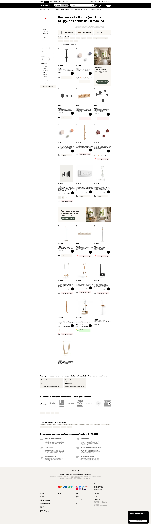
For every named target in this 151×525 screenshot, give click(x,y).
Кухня (48, 9)
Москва (96, 1)
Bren (95, 246)
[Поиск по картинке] (92, 5)
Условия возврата (43, 497)
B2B (67, 1)
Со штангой (61, 40)
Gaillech (78, 246)
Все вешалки (61, 38)
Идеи (77, 493)
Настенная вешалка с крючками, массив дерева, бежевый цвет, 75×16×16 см (84, 147)
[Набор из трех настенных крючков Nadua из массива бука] (77, 77)
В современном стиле (103, 38)
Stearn (59, 68)
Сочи (91, 424)
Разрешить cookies (138, 520)
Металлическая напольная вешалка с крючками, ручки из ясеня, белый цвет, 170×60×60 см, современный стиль (102, 188)
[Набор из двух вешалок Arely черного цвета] (59, 197)
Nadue (95, 145)
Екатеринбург (43, 424)
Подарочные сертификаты (45, 500)
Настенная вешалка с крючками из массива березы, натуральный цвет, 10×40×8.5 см (83, 110)
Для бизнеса (42, 506)
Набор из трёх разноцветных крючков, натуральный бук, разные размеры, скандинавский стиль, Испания (66, 147)
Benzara (96, 186)
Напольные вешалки (68, 32)
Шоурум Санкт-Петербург (45, 511)
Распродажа (43, 9)
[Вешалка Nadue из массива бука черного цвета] (63, 330)
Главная (41, 1)
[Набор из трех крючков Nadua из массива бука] (84, 77)
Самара (87, 424)
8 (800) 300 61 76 (98, 487)
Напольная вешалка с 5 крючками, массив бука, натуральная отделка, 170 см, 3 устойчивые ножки (66, 322)
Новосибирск (71, 424)
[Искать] (95, 5)
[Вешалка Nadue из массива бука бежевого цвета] (59, 330)
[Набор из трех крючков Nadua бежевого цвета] (88, 77)
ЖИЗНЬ (77, 503)
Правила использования (64, 474)
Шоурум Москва (43, 510)
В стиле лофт (90, 38)
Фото (60, 1)
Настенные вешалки (86, 32)
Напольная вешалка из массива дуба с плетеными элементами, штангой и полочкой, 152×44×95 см (66, 362)
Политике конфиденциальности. (137, 516)
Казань (54, 424)
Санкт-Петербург (97, 424)
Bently (95, 283)
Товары (46, 1)
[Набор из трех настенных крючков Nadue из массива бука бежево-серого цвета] (99, 155)
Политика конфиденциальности (76, 474)
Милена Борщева (68, 383)
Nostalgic (78, 319)
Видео (77, 496)
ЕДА (77, 502)
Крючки (102, 32)
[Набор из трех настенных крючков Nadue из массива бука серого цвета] (102, 155)
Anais (77, 186)
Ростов (76, 424)
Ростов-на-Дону (81, 424)
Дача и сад (67, 9)
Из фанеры (66, 40)
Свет (87, 9)
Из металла (83, 38)
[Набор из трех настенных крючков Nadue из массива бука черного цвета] (106, 155)
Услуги (51, 1)
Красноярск (65, 424)
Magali (60, 246)
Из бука (52, 412)
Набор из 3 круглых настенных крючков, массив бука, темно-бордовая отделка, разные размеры (102, 147)
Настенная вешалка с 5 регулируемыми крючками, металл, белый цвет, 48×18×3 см (84, 188)
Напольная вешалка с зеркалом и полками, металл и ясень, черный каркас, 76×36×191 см (83, 322)
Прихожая (77, 9)
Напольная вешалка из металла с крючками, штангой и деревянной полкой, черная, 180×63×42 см (101, 285)
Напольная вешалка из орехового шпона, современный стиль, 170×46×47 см (84, 285)
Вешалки (76, 40)
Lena (42, 383)
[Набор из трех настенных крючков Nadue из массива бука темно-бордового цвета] (95, 155)
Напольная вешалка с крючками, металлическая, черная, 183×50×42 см (66, 70)
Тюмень (103, 424)
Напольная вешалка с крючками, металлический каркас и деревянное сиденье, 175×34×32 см (101, 248)
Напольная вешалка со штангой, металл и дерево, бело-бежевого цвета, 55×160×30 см (66, 285)
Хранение (99, 9)
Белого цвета (96, 38)
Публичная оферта (87, 474)
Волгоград (107, 424)
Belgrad (60, 283)
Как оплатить (42, 496)
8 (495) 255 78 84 (107, 1)
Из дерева (78, 38)
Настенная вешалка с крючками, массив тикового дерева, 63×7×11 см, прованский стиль (84, 248)
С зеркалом (72, 38)
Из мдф (48, 412)
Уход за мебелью (43, 499)
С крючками (67, 38)
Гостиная (57, 9)
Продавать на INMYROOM (45, 503)
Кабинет (72, 9)
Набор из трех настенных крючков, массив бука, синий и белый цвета (83, 70)
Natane (78, 108)
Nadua (77, 68)
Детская (83, 9)
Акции (41, 507)
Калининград (49, 424)
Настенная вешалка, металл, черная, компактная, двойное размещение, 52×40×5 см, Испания (101, 110)
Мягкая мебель (92, 9)
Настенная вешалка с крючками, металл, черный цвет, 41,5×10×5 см (65, 110)
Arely (59, 186)
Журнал (55, 1)
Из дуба (71, 40)
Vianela (60, 108)
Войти (109, 5)
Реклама (95, 496)
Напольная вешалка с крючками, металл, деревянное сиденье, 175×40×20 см (102, 321)
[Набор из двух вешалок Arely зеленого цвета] (66, 197)
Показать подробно (98, 489)
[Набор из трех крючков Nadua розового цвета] (81, 77)
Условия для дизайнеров (44, 504)
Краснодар (59, 424)
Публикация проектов (80, 499)
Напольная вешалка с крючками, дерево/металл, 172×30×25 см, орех (65, 248)
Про (63, 1)
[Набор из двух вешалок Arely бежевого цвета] (63, 197)
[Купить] (72, 73)
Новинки (41, 508)
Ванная (62, 9)
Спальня (52, 9)
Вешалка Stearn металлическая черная (49, 380)
